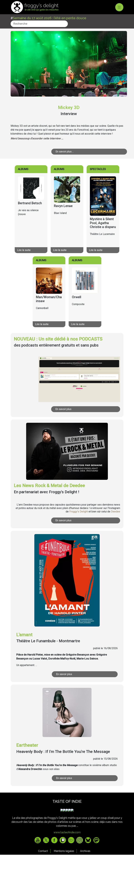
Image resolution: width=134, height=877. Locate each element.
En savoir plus (63, 409)
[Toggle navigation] (119, 7)
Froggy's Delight (78, 511)
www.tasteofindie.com (67, 832)
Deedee (115, 511)
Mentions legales (64, 851)
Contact (43, 851)
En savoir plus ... (65, 151)
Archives (85, 851)
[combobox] (39, 24)
